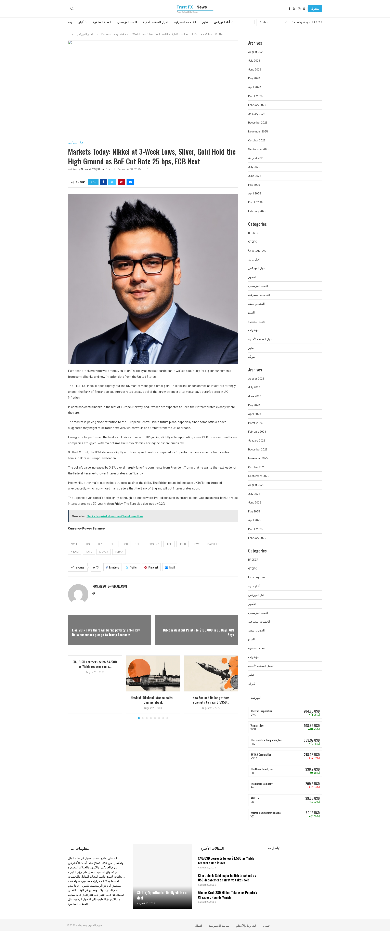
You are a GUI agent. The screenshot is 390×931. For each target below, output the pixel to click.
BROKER (253, 232)
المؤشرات (254, 330)
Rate (89, 551)
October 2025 (256, 140)
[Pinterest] (304, 8)
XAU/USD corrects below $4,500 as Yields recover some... (95, 664)
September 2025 (258, 149)
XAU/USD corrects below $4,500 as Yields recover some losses (226, 860)
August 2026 (256, 51)
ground (153, 544)
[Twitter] (294, 8)
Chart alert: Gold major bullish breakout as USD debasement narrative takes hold (227, 877)
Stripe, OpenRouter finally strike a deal (161, 895)
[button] (73, 687)
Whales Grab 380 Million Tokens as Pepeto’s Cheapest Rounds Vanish (227, 895)
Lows (196, 544)
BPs (101, 544)
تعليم (205, 22)
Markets (213, 544)
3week (75, 544)
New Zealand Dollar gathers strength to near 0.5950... (211, 700)
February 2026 (257, 104)
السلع (251, 312)
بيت (70, 22)
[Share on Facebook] (103, 182)
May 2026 (254, 78)
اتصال (198, 925)
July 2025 (254, 166)
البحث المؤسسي (127, 22)
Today (119, 551)
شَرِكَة (251, 356)
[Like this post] (94, 182)
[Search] (72, 8)
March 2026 (255, 96)
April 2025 (254, 193)
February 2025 (257, 211)
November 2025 (258, 131)
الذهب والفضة (256, 303)
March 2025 (255, 202)
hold (182, 544)
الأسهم (252, 277)
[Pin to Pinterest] (121, 182)
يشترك (315, 9)
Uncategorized (257, 250)
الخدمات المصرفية (185, 22)
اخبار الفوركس (85, 34)
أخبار (81, 22)
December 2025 (258, 122)
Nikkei (75, 551)
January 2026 (256, 113)
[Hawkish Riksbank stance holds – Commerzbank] (153, 673)
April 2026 (254, 87)
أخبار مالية (254, 259)
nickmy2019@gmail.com (96, 169)
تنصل (266, 925)
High (169, 544)
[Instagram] (299, 8)
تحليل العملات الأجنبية (155, 22)
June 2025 (254, 175)
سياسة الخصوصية (219, 925)
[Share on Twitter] (112, 182)
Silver (103, 551)
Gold (138, 544)
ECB (125, 544)
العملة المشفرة (102, 22)
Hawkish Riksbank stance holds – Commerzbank (153, 700)
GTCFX (252, 241)
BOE (88, 544)
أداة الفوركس (222, 22)
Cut (113, 544)
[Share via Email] (130, 182)
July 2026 (254, 60)
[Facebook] (289, 8)
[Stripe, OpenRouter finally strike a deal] (162, 876)
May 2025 (254, 184)
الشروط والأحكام (246, 925)
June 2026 (254, 69)
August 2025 (256, 158)
